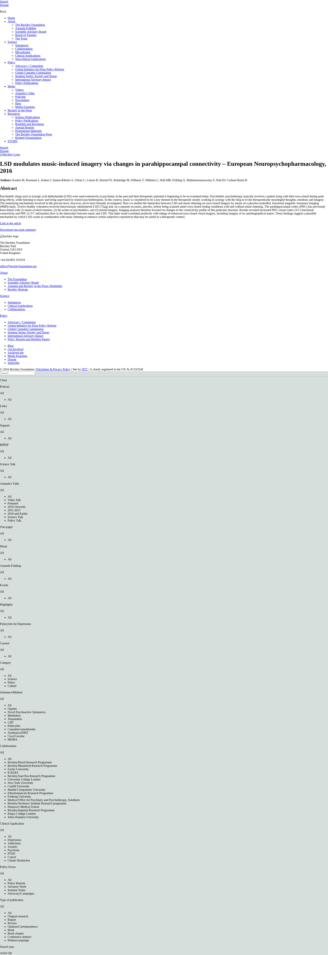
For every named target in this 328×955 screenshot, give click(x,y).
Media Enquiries (25, 107)
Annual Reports (24, 127)
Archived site (16, 352)
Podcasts (20, 96)
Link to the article (10, 223)
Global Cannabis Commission (33, 72)
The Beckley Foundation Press (33, 134)
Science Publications (27, 117)
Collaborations (24, 48)
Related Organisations (28, 137)
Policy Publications (26, 83)
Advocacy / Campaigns (29, 65)
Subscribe (13, 362)
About (11, 21)
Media (11, 86)
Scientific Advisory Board (30, 31)
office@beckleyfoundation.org (18, 266)
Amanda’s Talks (25, 93)
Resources (14, 113)
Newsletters (22, 100)
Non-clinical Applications (30, 59)
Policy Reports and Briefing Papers (29, 339)
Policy (11, 62)
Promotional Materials (28, 131)
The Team (21, 38)
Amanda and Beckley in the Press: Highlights (35, 286)
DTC (85, 369)
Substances (21, 45)
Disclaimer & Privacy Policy (53, 369)
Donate (4, 5)
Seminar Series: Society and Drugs (36, 76)
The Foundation (17, 279)
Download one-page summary (18, 229)
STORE (12, 141)
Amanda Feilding (25, 28)
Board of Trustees (25, 35)
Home (11, 18)
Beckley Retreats (18, 289)
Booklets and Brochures (29, 124)
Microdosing (22, 52)
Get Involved (15, 349)
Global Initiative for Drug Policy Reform (39, 69)
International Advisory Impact (33, 79)
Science (12, 42)
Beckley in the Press (20, 110)
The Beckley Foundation (30, 24)
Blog (18, 103)
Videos (19, 89)
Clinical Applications (27, 55)
